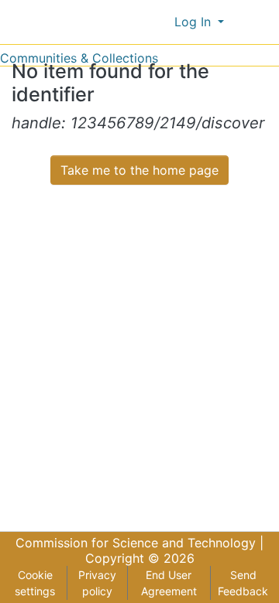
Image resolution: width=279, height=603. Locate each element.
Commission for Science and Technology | (140, 542)
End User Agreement (169, 583)
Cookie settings (35, 583)
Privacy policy (97, 583)
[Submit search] (136, 21)
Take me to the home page (139, 170)
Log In (194, 21)
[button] (159, 21)
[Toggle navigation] (257, 21)
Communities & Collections (79, 58)
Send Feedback (243, 583)
